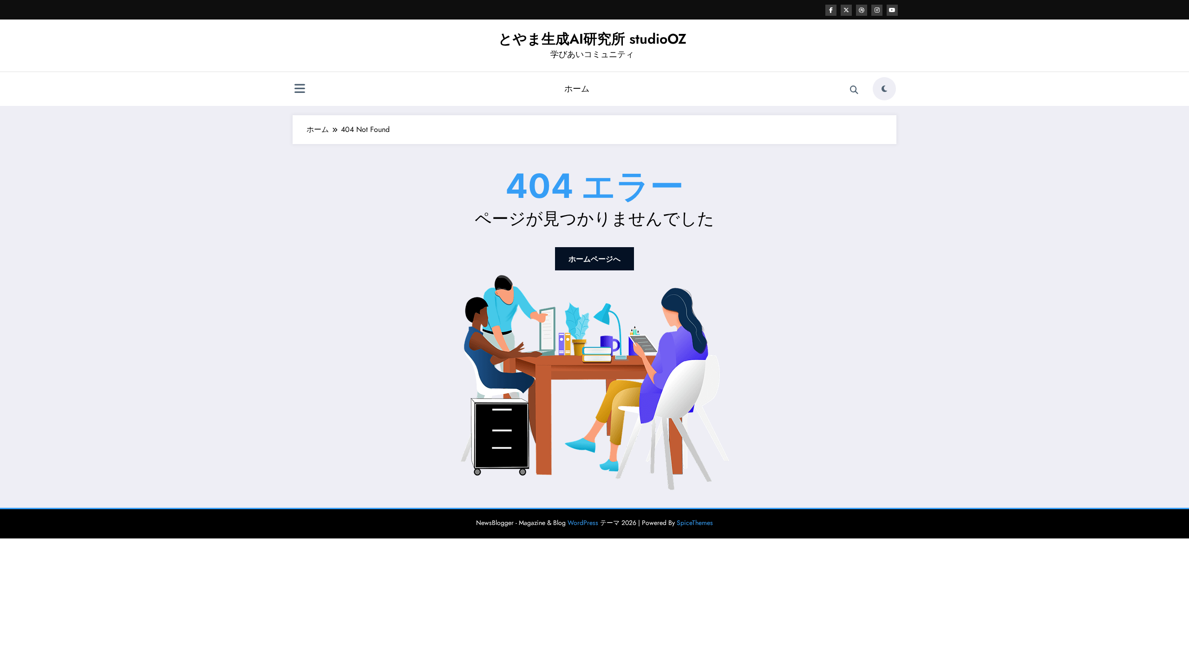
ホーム (576, 89)
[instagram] (876, 10)
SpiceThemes (695, 522)
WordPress (583, 522)
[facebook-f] (830, 10)
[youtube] (892, 10)
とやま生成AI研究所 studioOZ (592, 39)
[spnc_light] (884, 88)
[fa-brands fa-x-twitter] (846, 10)
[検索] (854, 90)
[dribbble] (861, 10)
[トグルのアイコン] (300, 90)
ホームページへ (594, 258)
